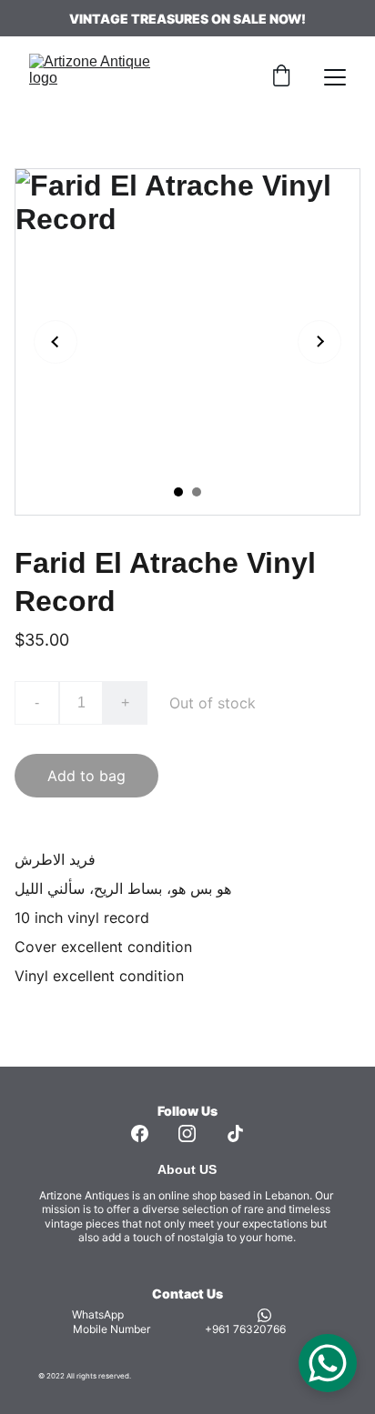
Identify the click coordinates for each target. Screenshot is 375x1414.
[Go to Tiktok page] (235, 1133)
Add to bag (86, 776)
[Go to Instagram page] (187, 1133)
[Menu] (335, 77)
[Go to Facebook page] (139, 1133)
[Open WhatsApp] (328, 1363)
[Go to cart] (281, 77)
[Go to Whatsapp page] (264, 1315)
